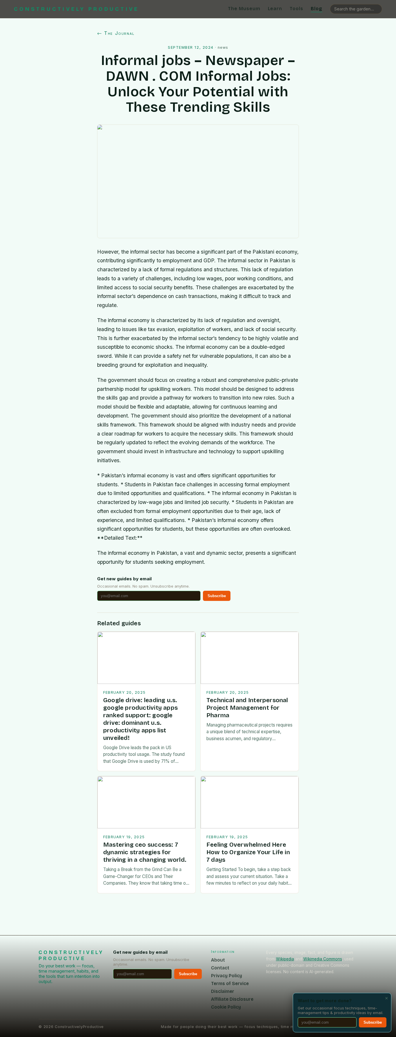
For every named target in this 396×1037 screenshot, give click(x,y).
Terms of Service (230, 983)
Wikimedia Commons (322, 959)
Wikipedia (285, 959)
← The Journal (116, 33)
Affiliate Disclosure (232, 999)
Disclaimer (222, 991)
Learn (275, 8)
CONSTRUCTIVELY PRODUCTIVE (76, 9)
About (218, 960)
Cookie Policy (226, 1007)
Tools (296, 8)
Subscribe (217, 596)
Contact (220, 968)
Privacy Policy (226, 975)
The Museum (244, 8)
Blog (316, 8)
